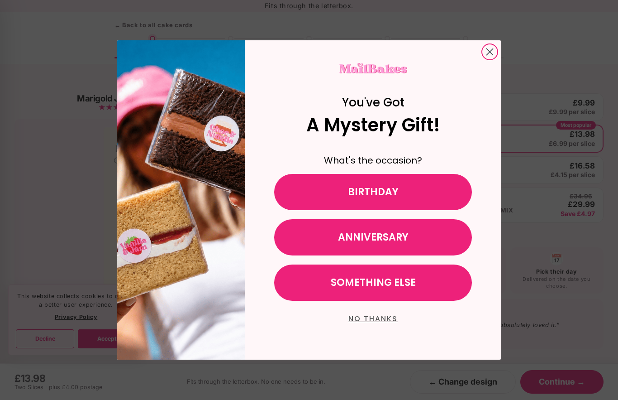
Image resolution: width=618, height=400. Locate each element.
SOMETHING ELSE (373, 282)
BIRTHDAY (373, 192)
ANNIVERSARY (373, 237)
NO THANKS (373, 318)
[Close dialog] (490, 52)
